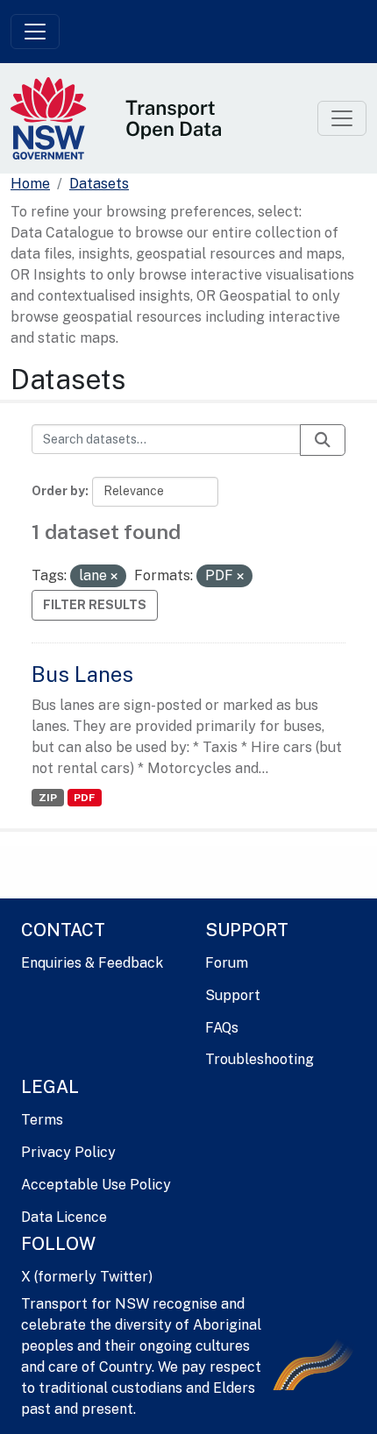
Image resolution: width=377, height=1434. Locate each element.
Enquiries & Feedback (92, 963)
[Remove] (113, 576)
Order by (58, 491)
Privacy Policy (68, 1152)
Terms (42, 1119)
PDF (84, 798)
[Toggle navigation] (35, 31)
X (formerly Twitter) (87, 1276)
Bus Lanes (82, 674)
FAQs (221, 1027)
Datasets (99, 183)
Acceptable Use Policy (96, 1184)
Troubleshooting (259, 1059)
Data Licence (64, 1217)
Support (232, 995)
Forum (226, 963)
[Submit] (322, 440)
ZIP (48, 798)
